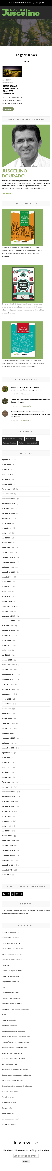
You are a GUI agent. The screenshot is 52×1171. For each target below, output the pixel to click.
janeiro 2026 (7, 494)
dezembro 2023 (8, 616)
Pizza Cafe (5, 965)
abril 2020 (6, 831)
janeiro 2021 (7, 787)
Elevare (4, 987)
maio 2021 (6, 767)
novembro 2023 (8, 621)
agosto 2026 (7, 460)
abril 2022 (6, 714)
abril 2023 (6, 655)
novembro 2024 (8, 562)
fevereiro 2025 (8, 548)
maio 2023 (6, 650)
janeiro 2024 (7, 611)
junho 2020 (7, 821)
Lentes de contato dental (10, 993)
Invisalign (5, 1015)
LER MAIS (8, 109)
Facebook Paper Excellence (11, 998)
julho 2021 (6, 758)
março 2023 (7, 660)
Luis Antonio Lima (13, 932)
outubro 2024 (8, 567)
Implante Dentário (8, 1113)
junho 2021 (6, 762)
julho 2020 (6, 816)
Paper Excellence (16, 954)
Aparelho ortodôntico (9, 1124)
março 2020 (7, 836)
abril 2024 (6, 596)
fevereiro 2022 (8, 723)
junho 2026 (6, 469)
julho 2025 (6, 523)
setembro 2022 (8, 689)
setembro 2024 (8, 572)
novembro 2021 (8, 738)
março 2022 (7, 719)
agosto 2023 (7, 635)
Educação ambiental (9, 438)
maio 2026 (6, 474)
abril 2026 (6, 479)
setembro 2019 (8, 865)
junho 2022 (6, 704)
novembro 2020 (8, 797)
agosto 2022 (7, 694)
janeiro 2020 (7, 846)
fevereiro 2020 (8, 841)
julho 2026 (6, 465)
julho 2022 (6, 699)
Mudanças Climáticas (9, 443)
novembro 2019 (8, 855)
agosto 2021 (7, 753)
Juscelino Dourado (16, 1004)
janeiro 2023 (7, 670)
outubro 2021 (7, 743)
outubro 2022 (8, 684)
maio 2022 (6, 709)
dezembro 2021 (8, 733)
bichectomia (18, 1053)
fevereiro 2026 (8, 489)
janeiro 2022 (7, 728)
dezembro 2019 (8, 850)
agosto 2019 (7, 870)
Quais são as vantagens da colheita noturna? (11, 90)
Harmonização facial (9, 1020)
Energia (20, 438)
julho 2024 (6, 582)
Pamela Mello (12, 1064)
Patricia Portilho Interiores (10, 938)
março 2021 (6, 777)
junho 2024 (7, 587)
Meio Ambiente (8, 82)
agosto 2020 (7, 811)
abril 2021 (6, 772)
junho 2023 (6, 645)
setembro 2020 (8, 806)
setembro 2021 (8, 748)
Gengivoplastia (7, 1108)
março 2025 (7, 543)
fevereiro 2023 (8, 665)
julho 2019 (6, 875)
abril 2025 (6, 538)
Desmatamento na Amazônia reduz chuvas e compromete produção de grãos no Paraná (30, 414)
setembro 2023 (8, 631)
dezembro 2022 (8, 675)
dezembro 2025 (8, 499)
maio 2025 (6, 533)
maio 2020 (6, 826)
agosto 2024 (7, 577)
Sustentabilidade (32, 443)
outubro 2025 (8, 509)
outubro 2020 (8, 802)
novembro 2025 (8, 504)
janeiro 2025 (7, 552)
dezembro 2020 (9, 792)
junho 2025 (6, 528)
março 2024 (7, 601)
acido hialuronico (19, 1058)
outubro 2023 (8, 626)
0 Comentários (26, 394)
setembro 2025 (8, 513)
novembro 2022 (8, 679)
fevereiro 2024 (8, 606)
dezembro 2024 (9, 557)
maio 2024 (6, 591)
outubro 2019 (7, 860)
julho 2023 (6, 640)
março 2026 (7, 484)
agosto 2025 (7, 518)
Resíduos (21, 443)
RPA (16, 1091)
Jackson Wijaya (10, 1102)
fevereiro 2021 (8, 782)
